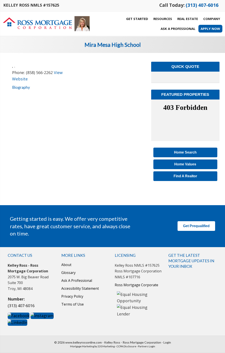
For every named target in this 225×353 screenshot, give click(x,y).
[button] (185, 152)
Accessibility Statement (80, 288)
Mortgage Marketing (82, 346)
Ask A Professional (76, 280)
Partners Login (146, 346)
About (66, 264)
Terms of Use (72, 304)
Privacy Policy (72, 296)
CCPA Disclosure (126, 346)
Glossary (68, 272)
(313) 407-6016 (202, 5)
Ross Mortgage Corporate (136, 284)
